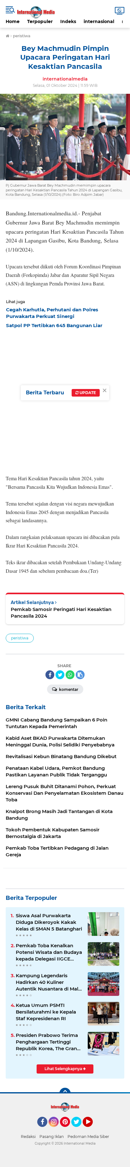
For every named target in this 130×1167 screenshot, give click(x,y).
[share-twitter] (60, 674)
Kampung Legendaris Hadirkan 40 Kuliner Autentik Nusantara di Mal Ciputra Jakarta (47, 982)
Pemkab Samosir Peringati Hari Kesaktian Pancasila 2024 (61, 612)
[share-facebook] (49, 674)
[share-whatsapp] (70, 674)
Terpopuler (40, 21)
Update (87, 392)
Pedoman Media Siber (88, 1136)
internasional (99, 21)
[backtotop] (65, 1093)
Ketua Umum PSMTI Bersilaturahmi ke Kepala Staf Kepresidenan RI (46, 1011)
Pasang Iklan (51, 1136)
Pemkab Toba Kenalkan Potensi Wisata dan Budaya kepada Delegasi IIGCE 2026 (49, 952)
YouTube (92, 1130)
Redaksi (28, 1136)
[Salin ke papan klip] (80, 674)
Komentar (68, 689)
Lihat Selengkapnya (63, 1068)
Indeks (68, 21)
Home (13, 21)
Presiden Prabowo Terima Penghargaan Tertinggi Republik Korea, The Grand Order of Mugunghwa (48, 1042)
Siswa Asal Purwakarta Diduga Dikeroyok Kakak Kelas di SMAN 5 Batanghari (49, 922)
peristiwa (19, 638)
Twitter (79, 1130)
